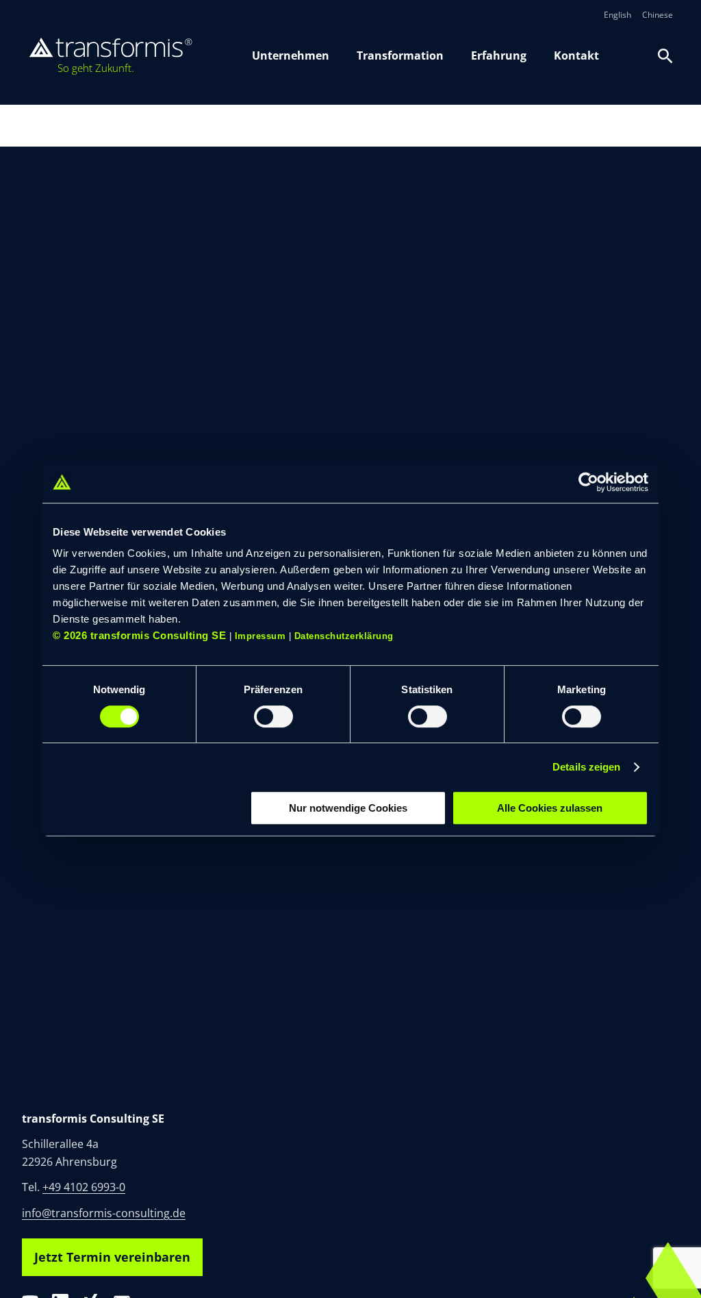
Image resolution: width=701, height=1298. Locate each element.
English (617, 15)
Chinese (657, 15)
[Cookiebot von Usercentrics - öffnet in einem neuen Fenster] (588, 482)
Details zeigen (586, 767)
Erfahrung (498, 55)
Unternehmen (290, 55)
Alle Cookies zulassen (549, 808)
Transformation (400, 55)
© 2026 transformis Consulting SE (139, 635)
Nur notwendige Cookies (348, 808)
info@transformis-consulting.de (104, 1213)
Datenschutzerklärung (344, 636)
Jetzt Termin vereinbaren (112, 1257)
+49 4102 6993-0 (83, 1187)
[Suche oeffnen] (665, 56)
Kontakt (576, 55)
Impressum (260, 636)
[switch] (273, 716)
